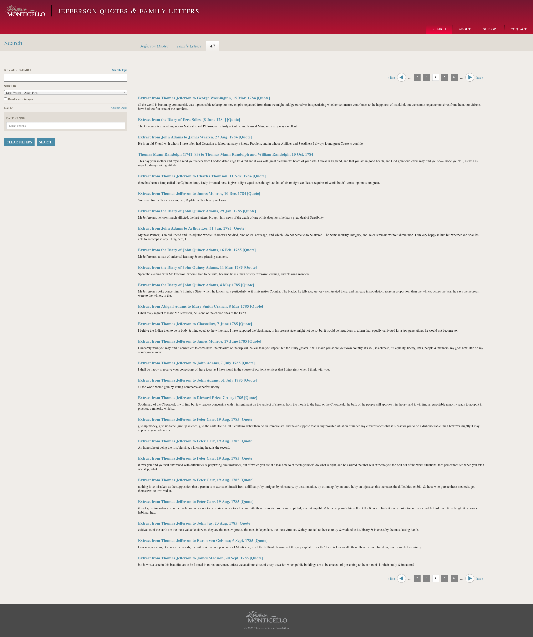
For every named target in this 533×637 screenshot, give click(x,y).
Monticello (25, 10)
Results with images (20, 99)
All (212, 46)
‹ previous (401, 77)
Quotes (154, 46)
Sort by (10, 86)
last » (479, 77)
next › (469, 77)
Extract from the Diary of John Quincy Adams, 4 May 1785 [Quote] (196, 284)
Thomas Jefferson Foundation (271, 628)
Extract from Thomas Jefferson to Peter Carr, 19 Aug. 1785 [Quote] (195, 419)
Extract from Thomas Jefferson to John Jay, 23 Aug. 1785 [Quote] (194, 523)
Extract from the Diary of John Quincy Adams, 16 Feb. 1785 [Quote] (197, 250)
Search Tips (119, 70)
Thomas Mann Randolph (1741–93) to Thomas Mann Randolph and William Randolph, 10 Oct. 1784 (225, 154)
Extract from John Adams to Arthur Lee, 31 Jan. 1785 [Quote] (191, 228)
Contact (519, 29)
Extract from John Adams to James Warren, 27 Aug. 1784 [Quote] (195, 137)
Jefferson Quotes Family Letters (129, 11)
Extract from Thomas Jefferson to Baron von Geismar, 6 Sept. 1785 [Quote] (202, 540)
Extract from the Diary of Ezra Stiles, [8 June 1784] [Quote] (189, 119)
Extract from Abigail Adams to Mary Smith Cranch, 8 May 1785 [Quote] (200, 306)
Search (439, 29)
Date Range (15, 118)
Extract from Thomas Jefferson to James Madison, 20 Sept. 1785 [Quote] (200, 558)
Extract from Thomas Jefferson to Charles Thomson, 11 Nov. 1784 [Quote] (202, 176)
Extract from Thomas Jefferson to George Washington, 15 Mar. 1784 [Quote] (204, 98)
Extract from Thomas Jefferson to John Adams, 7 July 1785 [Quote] (196, 363)
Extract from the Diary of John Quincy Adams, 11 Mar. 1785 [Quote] (197, 267)
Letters (189, 46)
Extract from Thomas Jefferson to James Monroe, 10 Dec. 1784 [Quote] (199, 193)
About (465, 29)
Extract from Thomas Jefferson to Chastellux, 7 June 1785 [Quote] (195, 323)
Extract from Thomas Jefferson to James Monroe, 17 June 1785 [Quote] (199, 341)
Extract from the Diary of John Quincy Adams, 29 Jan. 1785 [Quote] (197, 211)
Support (490, 29)
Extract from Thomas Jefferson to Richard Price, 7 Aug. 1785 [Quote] (197, 397)
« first (391, 77)
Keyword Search (65, 70)
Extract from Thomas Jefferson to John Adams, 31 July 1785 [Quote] (197, 380)
